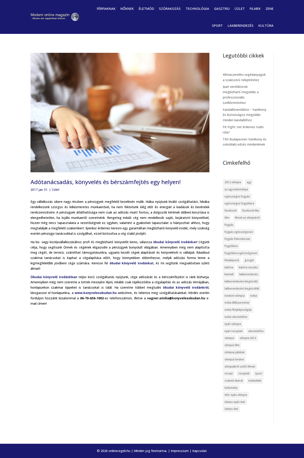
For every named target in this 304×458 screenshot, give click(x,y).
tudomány (231, 388)
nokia (253, 296)
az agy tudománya (236, 189)
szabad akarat (234, 380)
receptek (243, 373)
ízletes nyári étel (235, 402)
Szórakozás (170, 8)
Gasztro (222, 8)
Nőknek (127, 8)
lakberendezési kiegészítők (242, 288)
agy (249, 182)
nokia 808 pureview (237, 302)
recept (229, 373)
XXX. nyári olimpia (236, 395)
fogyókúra (231, 246)
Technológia (197, 8)
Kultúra (266, 25)
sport (258, 373)
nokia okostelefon (236, 317)
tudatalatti (254, 380)
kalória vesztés (248, 267)
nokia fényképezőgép (238, 310)
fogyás (229, 225)
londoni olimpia (235, 296)
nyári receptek (234, 331)
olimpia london (234, 359)
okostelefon (255, 331)
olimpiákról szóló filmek (240, 366)
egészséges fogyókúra (239, 203)
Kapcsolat (199, 451)
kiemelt (229, 274)
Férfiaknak (106, 8)
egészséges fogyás (237, 196)
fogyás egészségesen (239, 232)
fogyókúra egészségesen (241, 253)
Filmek (255, 8)
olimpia (229, 338)
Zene (269, 8)
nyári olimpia (233, 324)
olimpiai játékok (235, 352)
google (249, 260)
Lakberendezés (240, 25)
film (227, 218)
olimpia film (232, 345)
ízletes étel (231, 409)
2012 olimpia (233, 182)
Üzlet (240, 8)
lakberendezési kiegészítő (241, 281)
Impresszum (180, 451)
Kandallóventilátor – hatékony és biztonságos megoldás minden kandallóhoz (244, 114)
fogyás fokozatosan (237, 239)
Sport (217, 25)
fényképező (232, 260)
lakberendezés (248, 274)
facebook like (250, 210)
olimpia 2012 (248, 338)
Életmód (146, 8)
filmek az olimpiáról (247, 218)
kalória (229, 267)
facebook (231, 210)
